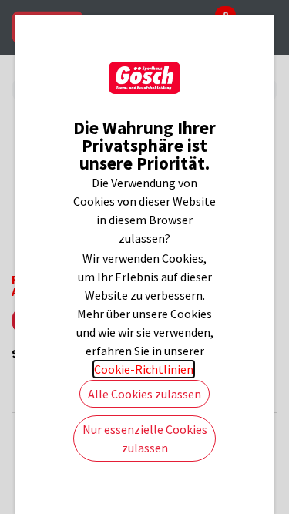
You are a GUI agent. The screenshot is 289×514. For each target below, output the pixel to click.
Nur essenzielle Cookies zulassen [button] (144, 438)
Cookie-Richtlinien (143, 369)
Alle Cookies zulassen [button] (144, 393)
